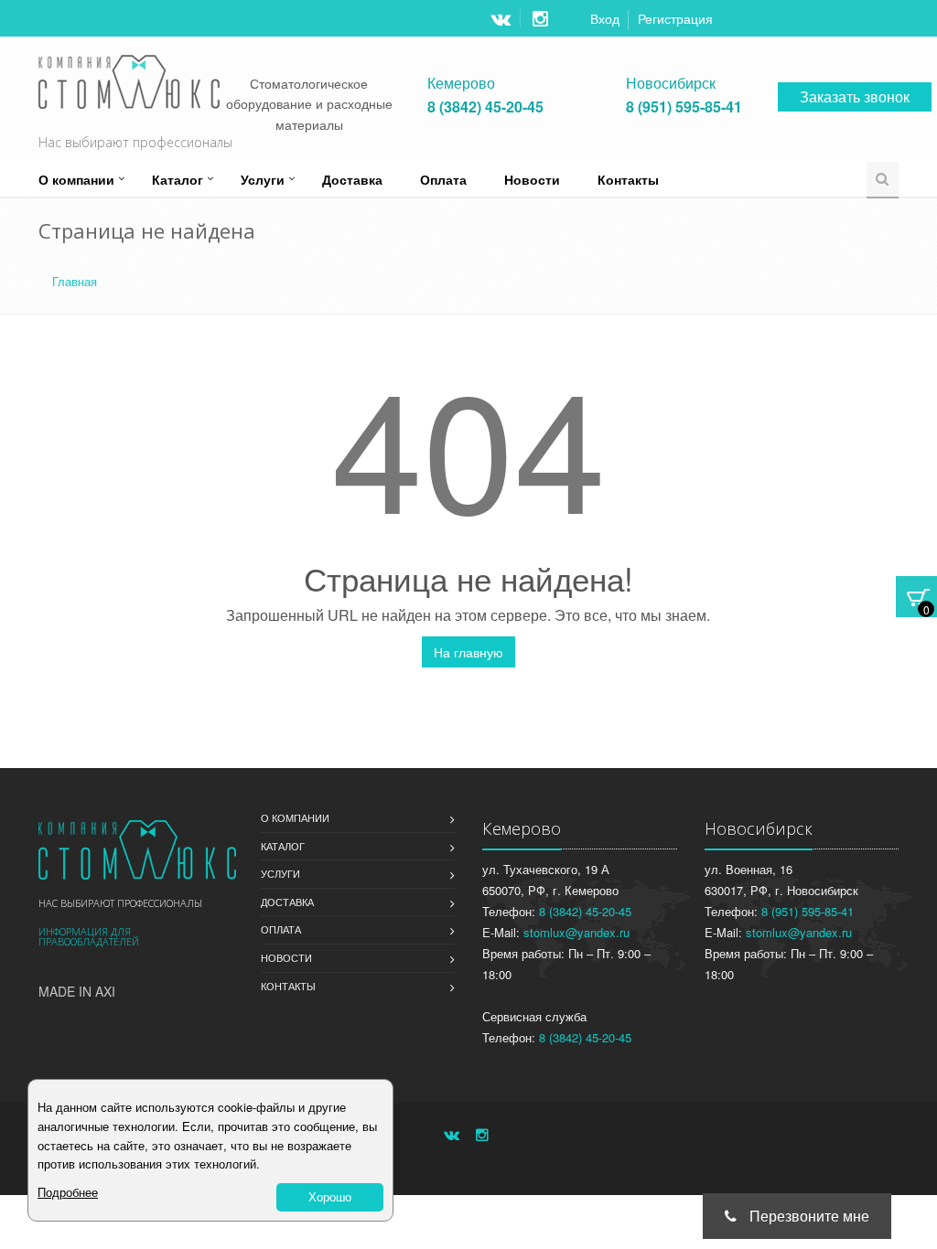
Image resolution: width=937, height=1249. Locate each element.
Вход (604, 18)
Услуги (263, 179)
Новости (532, 179)
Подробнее (68, 1192)
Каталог (177, 179)
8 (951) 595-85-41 (684, 107)
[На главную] (137, 849)
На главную (468, 652)
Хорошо (329, 1196)
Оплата (443, 179)
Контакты (628, 179)
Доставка (352, 179)
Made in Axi (76, 991)
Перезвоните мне (807, 1215)
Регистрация (675, 18)
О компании (76, 179)
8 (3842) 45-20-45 (485, 107)
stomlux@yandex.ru (576, 932)
